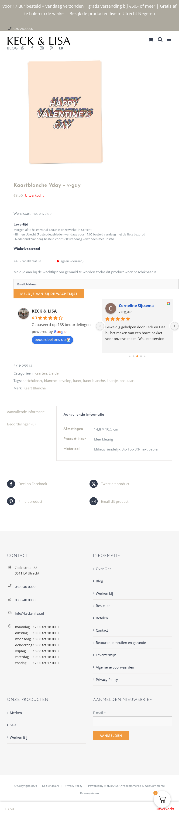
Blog (99, 581)
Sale (13, 725)
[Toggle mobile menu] (169, 39)
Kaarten (40, 373)
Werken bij (104, 593)
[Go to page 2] (137, 356)
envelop (65, 380)
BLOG (10, 48)
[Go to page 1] (133, 356)
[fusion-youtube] (61, 48)
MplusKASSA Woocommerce (122, 786)
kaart (77, 380)
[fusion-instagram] (42, 48)
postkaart (127, 380)
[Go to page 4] (144, 356)
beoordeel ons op (50, 339)
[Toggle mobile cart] (150, 39)
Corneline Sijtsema (136, 305)
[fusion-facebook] (32, 48)
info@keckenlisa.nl (29, 613)
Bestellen (103, 605)
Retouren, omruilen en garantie (121, 642)
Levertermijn (106, 655)
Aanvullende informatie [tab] (26, 411)
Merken (16, 712)
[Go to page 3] (141, 356)
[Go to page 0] (130, 356)
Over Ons (103, 568)
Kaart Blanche (35, 388)
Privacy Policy (107, 679)
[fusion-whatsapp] (22, 48)
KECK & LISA (44, 311)
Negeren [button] (146, 13)
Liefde (54, 373)
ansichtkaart (32, 380)
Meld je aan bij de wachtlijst (49, 293)
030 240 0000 (25, 586)
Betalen (102, 618)
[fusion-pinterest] (51, 48)
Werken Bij (18, 737)
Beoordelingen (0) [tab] (21, 424)
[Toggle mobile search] (160, 39)
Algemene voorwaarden (115, 667)
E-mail (99, 712)
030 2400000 (23, 28)
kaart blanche (94, 380)
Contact (102, 630)
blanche (50, 380)
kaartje (112, 380)
